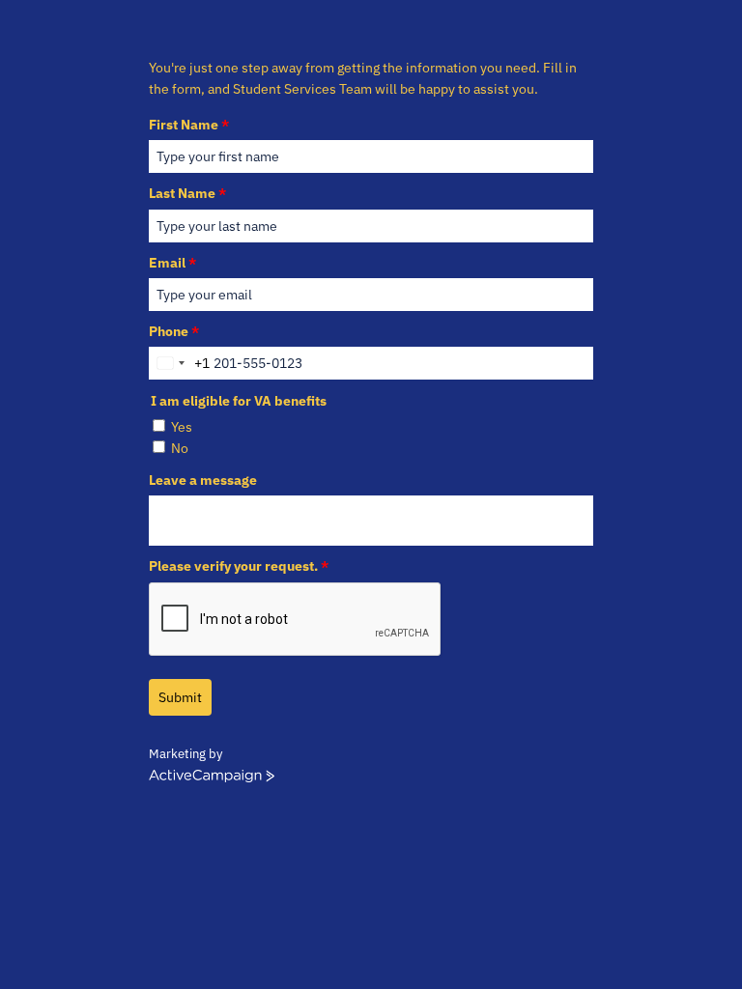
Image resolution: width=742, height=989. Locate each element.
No (179, 448)
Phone (174, 331)
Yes (181, 427)
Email (172, 262)
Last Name (187, 193)
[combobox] (180, 363)
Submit (180, 697)
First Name (189, 124)
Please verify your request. (238, 566)
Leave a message (203, 480)
